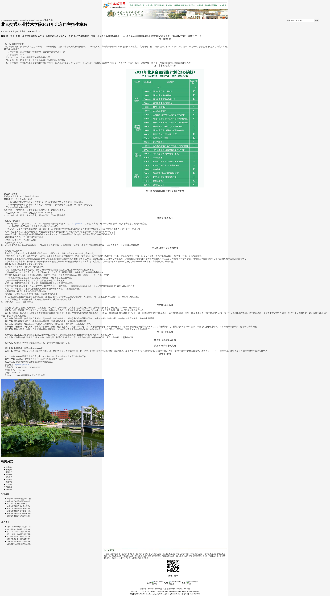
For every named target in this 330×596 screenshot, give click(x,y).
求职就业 (9, 484)
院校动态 (9, 477)
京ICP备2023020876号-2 (173, 594)
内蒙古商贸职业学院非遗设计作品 (19, 511)
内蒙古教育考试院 (210, 554)
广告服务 (165, 589)
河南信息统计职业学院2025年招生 (19, 539)
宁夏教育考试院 (127, 556)
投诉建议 (172, 589)
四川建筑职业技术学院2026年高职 (19, 529)
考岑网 (205, 556)
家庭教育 (145, 558)
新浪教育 (131, 554)
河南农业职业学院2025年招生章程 (19, 541)
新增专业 (9, 482)
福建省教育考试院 (181, 556)
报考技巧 (9, 472)
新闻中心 (32, 20)
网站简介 (150, 589)
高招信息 (9, 489)
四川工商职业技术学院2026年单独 (19, 532)
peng (16, 32)
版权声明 (158, 589)
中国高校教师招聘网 (111, 554)
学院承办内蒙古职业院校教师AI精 (19, 499)
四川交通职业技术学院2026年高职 (19, 534)
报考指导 (9, 470)
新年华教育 (123, 554)
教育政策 (39, 20)
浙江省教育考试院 (140, 556)
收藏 (2, 32)
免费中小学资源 (124, 558)
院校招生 (9, 487)
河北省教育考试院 (169, 554)
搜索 (288, 20)
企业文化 (179, 589)
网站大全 (115, 558)
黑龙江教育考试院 (115, 556)
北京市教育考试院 (155, 554)
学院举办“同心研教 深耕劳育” (17, 504)
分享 (6, 32)
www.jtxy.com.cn (77, 224)
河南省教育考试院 (195, 556)
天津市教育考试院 (182, 554)
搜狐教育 (138, 554)
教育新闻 (9, 467)
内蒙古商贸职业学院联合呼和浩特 (19, 516)
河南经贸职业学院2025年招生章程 (19, 544)
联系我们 (187, 589)
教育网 (25, 20)
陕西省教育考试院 (196, 554)
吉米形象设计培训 (215, 556)
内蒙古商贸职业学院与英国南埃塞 (19, 513)
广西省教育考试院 (168, 556)
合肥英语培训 (136, 558)
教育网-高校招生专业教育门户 (11, 20)
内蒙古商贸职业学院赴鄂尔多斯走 (19, 506)
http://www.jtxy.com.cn (22, 365)
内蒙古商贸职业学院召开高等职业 (19, 501)
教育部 (145, 554)
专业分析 (9, 479)
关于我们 (143, 589)
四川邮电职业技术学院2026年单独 (19, 537)
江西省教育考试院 (154, 556)
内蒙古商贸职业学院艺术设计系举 (19, 508)
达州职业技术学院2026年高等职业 (19, 527)
